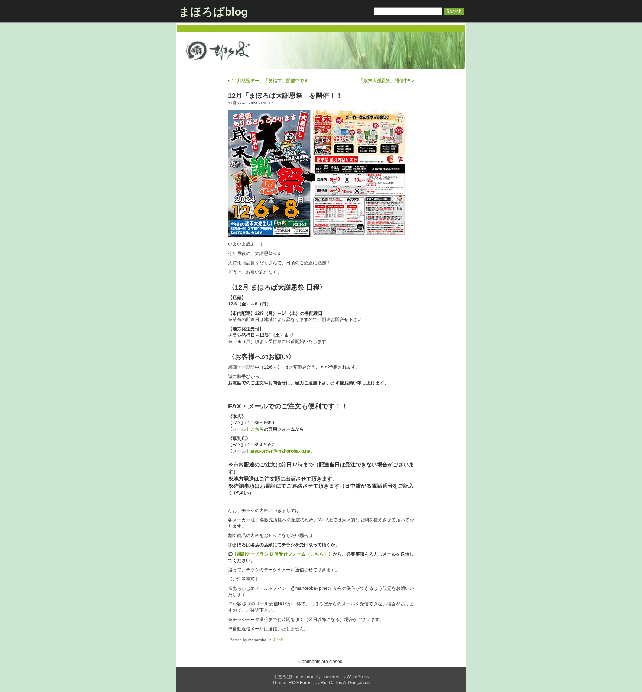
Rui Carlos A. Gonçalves (345, 682)
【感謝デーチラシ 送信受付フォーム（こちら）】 (283, 554)
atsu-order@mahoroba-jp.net (281, 451)
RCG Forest (300, 682)
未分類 (278, 640)
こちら (257, 429)
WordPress (358, 676)
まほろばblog (213, 12)
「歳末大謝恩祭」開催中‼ (384, 80)
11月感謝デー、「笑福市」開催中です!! (271, 80)
